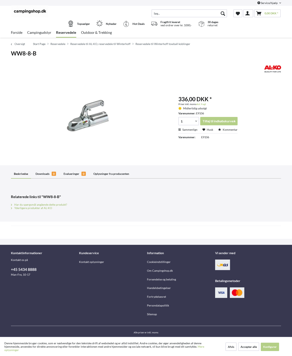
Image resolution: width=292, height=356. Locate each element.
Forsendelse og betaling (161, 279)
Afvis (231, 346)
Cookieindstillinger (159, 262)
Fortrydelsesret (156, 296)
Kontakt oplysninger (91, 262)
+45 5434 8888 (24, 269)
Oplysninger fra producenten (111, 173)
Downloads (45, 173)
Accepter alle (249, 346)
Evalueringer (74, 173)
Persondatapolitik (158, 305)
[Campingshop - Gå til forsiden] (44, 11)
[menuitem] (189, 13)
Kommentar (230, 129)
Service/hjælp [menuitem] (269, 3)
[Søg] (223, 13)
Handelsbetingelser (159, 288)
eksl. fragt (201, 104)
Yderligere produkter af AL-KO (33, 208)
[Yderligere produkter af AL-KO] (272, 69)
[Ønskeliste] (237, 13)
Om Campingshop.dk (160, 270)
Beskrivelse (21, 173)
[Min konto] (248, 13)
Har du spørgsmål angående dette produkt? (40, 204)
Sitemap (152, 314)
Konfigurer (270, 346)
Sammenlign (189, 129)
